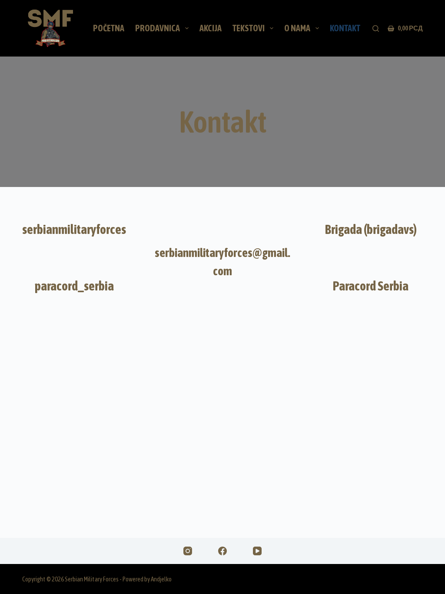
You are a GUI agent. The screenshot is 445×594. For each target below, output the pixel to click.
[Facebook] (222, 551)
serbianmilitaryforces (74, 229)
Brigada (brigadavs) (371, 229)
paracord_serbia (74, 285)
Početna (108, 28)
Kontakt (345, 28)
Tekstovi (248, 28)
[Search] (375, 28)
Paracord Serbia (370, 285)
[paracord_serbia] (74, 259)
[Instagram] (188, 551)
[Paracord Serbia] (371, 259)
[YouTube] (257, 551)
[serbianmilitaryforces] (74, 202)
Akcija (210, 28)
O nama (297, 28)
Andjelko (161, 579)
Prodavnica (157, 28)
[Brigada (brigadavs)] (371, 202)
